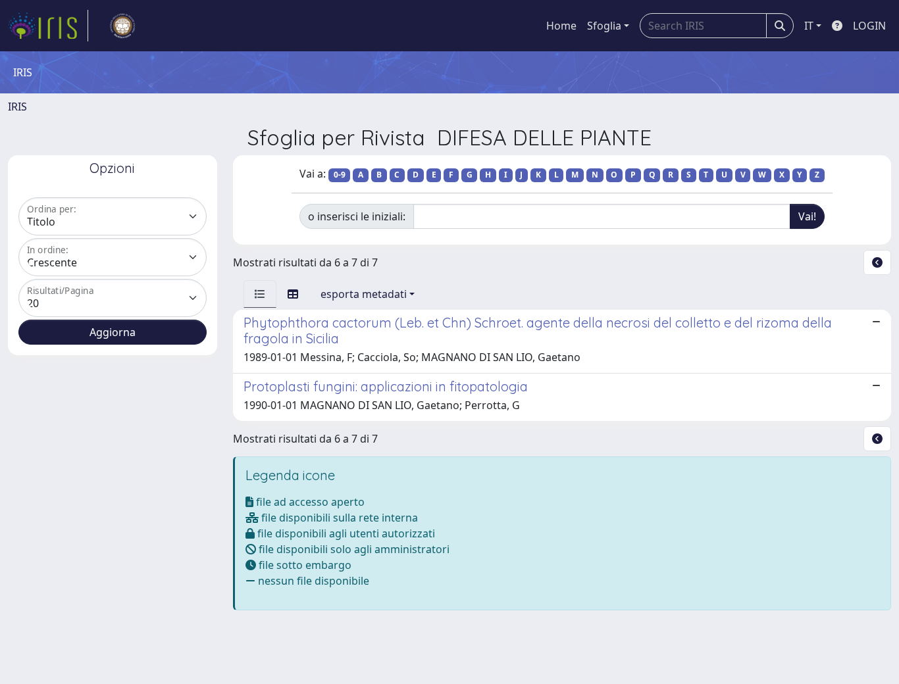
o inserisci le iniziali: (356, 216)
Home (561, 25)
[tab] (260, 294)
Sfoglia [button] (604, 25)
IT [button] (808, 25)
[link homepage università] (122, 25)
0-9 (340, 174)
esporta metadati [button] (364, 294)
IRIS (17, 106)
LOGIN (869, 25)
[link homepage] (48, 25)
